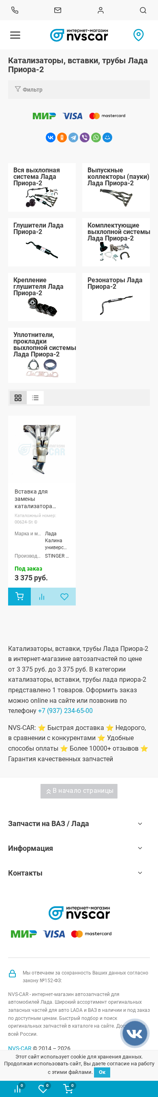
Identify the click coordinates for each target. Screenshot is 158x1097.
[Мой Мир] (107, 137)
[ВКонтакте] (51, 137)
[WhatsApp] (96, 137)
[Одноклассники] (62, 137)
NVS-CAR (20, 1048)
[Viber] (85, 137)
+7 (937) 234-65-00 (65, 711)
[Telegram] (73, 137)
